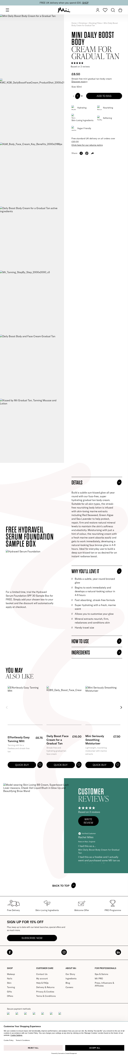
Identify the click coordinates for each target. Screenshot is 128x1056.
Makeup (11, 974)
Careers (69, 987)
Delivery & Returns (45, 987)
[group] (97, 63)
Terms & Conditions (46, 996)
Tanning (11, 987)
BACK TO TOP (60, 885)
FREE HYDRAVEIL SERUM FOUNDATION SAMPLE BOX (30, 536)
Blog (68, 982)
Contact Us (41, 974)
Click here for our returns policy (87, 145)
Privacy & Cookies (45, 991)
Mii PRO (99, 978)
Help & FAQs (42, 982)
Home (73, 23)
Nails (9, 978)
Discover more (78, 81)
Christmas (83, 23)
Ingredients (71, 978)
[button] (88, 821)
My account (42, 978)
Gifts (9, 991)
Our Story (70, 974)
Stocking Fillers (95, 23)
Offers (10, 996)
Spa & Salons (101, 974)
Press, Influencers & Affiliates (104, 984)
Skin (9, 982)
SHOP (85, 2)
